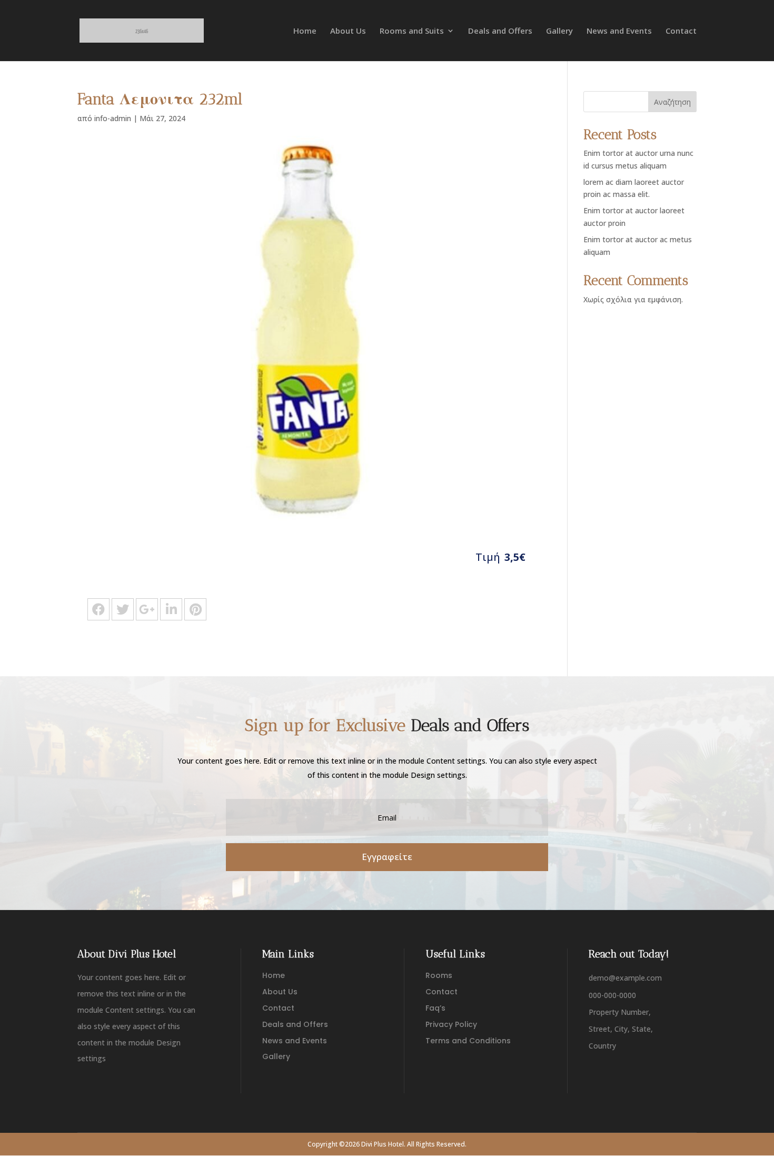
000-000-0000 (612, 995)
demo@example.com (625, 978)
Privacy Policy (451, 1024)
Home (304, 31)
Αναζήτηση (672, 102)
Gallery (559, 31)
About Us (348, 31)
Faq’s (435, 1008)
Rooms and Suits (412, 31)
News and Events (619, 31)
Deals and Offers (500, 31)
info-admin (112, 118)
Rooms (438, 975)
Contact (681, 31)
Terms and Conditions (468, 1040)
